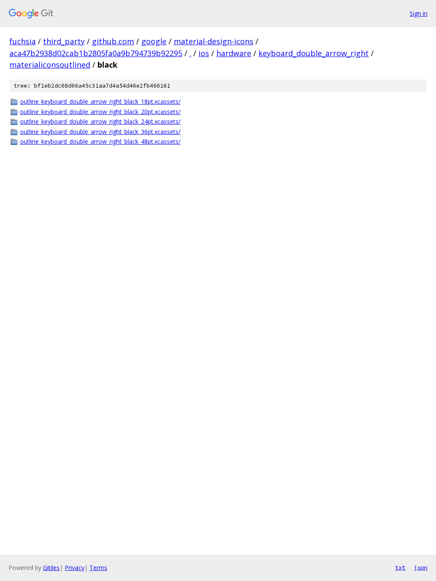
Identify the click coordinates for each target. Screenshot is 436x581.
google (153, 41)
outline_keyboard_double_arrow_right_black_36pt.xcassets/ (100, 132)
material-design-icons (213, 41)
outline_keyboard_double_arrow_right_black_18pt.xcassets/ (100, 101)
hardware (233, 53)
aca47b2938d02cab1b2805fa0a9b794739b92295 (95, 53)
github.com (113, 41)
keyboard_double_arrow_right (313, 53)
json (420, 567)
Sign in (418, 13)
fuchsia (22, 41)
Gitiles (51, 568)
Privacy (74, 568)
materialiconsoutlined (49, 65)
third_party (64, 41)
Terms (98, 568)
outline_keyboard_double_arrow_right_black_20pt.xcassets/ (100, 112)
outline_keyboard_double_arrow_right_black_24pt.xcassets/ (100, 121)
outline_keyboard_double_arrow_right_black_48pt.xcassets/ (100, 141)
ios (203, 53)
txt (400, 567)
